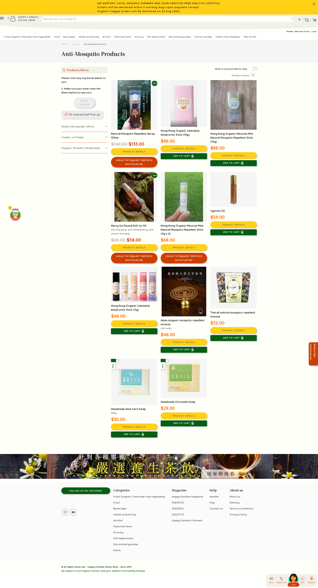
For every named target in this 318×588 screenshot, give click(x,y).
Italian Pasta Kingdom (228, 36)
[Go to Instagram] (65, 512)
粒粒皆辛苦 (178, 514)
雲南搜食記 (178, 508)
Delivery (235, 502)
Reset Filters (84, 102)
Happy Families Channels (187, 520)
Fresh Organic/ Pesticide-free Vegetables (27, 36)
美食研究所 (178, 502)
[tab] (74, 476)
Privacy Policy (238, 514)
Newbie (290, 31)
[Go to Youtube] (73, 512)
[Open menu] (2, 18)
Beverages (69, 36)
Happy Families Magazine (187, 496)
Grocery (139, 36)
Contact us (216, 508)
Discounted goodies (180, 36)
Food (57, 36)
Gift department (156, 36)
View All (65, 44)
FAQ (212, 502)
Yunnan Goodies (203, 36)
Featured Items (122, 36)
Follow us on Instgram (85, 490)
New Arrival (250, 36)
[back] (8, 18)
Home (117, 550)
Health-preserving (89, 36)
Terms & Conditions (242, 508)
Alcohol (106, 36)
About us (235, 496)
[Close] (314, 4)
